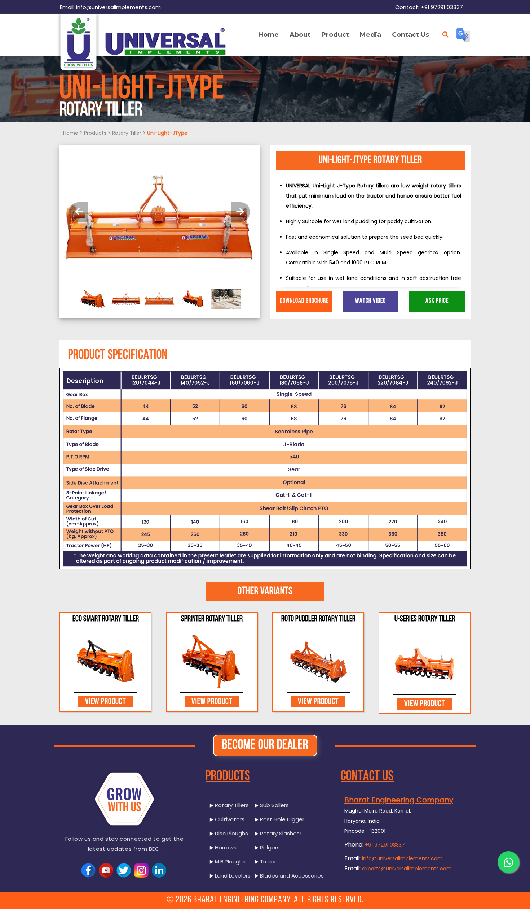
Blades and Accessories (291, 875)
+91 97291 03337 (385, 844)
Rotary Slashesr (280, 833)
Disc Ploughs (230, 833)
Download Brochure (304, 301)
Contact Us (410, 35)
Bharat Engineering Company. (242, 900)
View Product (105, 702)
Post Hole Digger (281, 819)
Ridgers (269, 847)
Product (335, 35)
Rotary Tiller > (129, 133)
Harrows (225, 847)
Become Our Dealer (265, 745)
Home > (73, 133)
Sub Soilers (274, 805)
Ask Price (437, 301)
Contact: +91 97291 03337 (429, 7)
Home (268, 35)
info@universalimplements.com (402, 858)
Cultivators (228, 819)
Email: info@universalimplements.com (110, 7)
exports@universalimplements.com (407, 868)
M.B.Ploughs (229, 861)
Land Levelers (232, 875)
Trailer (267, 861)
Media (370, 35)
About (300, 35)
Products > (97, 133)
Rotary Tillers (231, 805)
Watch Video (370, 301)
